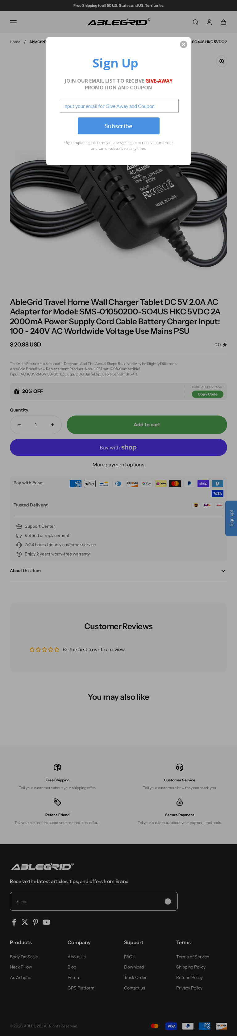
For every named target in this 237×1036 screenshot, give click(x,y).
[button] (183, 44)
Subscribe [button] (118, 125)
